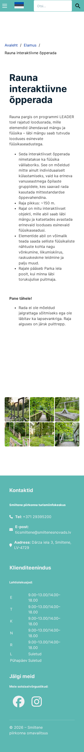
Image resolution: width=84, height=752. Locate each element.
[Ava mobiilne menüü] (4, 6)
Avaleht (11, 45)
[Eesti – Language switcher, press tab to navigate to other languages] (19, 5)
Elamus (30, 45)
